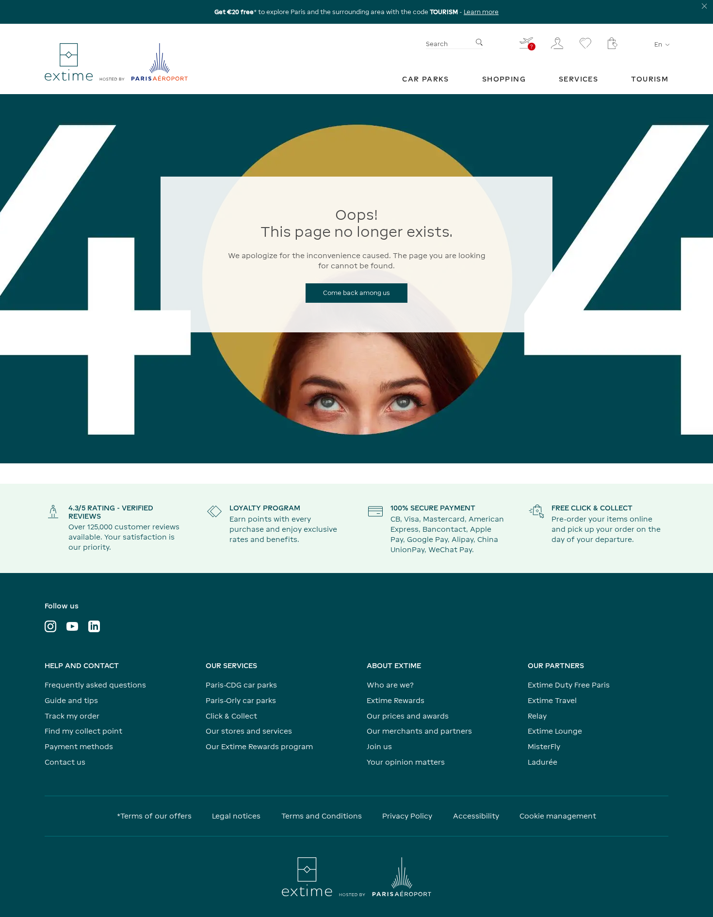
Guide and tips (71, 700)
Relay (537, 716)
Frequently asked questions (95, 685)
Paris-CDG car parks (241, 685)
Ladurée (542, 762)
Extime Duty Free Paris (569, 685)
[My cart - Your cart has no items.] (612, 43)
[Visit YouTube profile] (72, 626)
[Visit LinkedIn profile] (94, 626)
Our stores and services (249, 731)
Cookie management (557, 816)
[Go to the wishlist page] (585, 43)
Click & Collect (231, 716)
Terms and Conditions (321, 816)
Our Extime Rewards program (259, 746)
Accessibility (476, 816)
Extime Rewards (395, 700)
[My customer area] (557, 43)
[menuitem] (425, 79)
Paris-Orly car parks (241, 700)
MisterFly (544, 746)
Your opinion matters (406, 762)
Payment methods (79, 746)
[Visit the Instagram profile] (50, 626)
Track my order (72, 716)
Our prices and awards (408, 716)
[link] (425, 79)
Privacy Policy (407, 816)
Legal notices (236, 816)
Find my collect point (83, 731)
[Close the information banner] (704, 6)
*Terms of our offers (154, 816)
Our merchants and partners (419, 731)
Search (437, 44)
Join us (379, 746)
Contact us (65, 762)
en (658, 44)
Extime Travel (552, 700)
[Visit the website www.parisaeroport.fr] (356, 876)
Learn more (481, 12)
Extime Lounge (555, 731)
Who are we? (390, 685)
